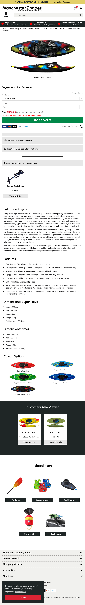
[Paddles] (15, 485)
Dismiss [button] (23, 597)
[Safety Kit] (29, 519)
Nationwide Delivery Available (20, 140)
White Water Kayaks (31, 29)
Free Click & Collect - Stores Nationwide (23, 149)
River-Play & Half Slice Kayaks (53, 29)
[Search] (80, 15)
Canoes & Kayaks (15, 29)
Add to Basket (42, 120)
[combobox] (42, 98)
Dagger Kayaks (77, 93)
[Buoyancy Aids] (42, 485)
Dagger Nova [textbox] (9, 98)
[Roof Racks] (55, 519)
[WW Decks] (69, 485)
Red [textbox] (5, 107)
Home (4, 29)
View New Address (62, 2)
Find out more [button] (20, 592)
